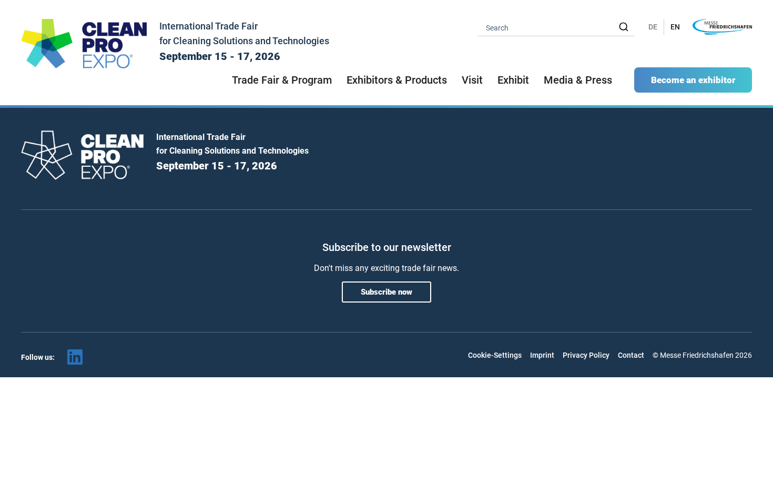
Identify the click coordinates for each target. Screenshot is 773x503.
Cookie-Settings (495, 355)
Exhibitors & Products (397, 80)
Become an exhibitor (693, 80)
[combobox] (556, 27)
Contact (631, 355)
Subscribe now (386, 292)
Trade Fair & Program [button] (282, 80)
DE (652, 27)
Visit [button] (472, 80)
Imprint (542, 355)
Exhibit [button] (513, 80)
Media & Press (578, 80)
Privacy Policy (586, 355)
